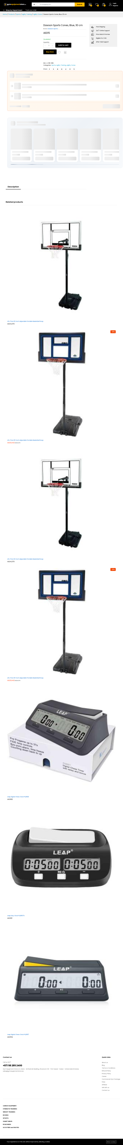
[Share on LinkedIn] (61, 69)
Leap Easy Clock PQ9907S (16, 916)
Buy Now (50, 52)
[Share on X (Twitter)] (53, 69)
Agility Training (27, 14)
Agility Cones (37, 14)
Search (79, 4)
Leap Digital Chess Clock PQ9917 (18, 1034)
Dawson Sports (53, 29)
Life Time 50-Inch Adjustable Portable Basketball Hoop (25, 440)
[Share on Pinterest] (57, 69)
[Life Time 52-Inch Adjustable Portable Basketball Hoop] (61, 265)
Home (5, 14)
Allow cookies (111, 1142)
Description (13, 186)
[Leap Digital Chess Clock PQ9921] (61, 741)
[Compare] (65, 52)
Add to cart (63, 45)
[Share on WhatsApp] (65, 69)
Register (115, 5)
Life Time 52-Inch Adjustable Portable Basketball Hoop (25, 321)
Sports (18, 14)
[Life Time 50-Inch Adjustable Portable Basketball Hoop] (61, 384)
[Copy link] (74, 69)
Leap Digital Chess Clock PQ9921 (18, 797)
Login (114, 3)
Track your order (31, 10)
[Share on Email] (70, 69)
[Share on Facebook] (49, 69)
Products (12, 14)
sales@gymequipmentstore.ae (13, 1071)
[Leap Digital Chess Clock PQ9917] (61, 979)
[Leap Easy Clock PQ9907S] (61, 860)
